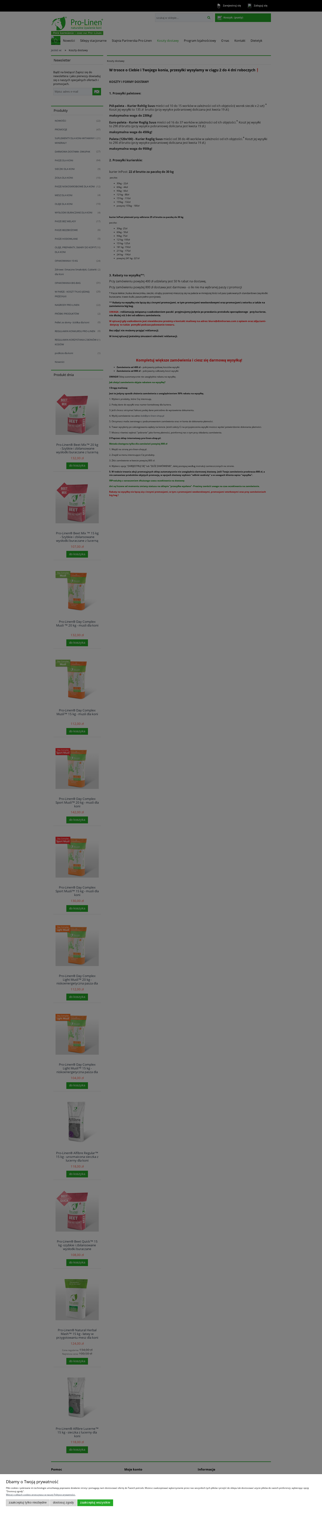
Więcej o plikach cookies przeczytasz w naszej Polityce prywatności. (40, 1494)
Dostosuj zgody (63, 1502)
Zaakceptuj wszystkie (95, 1502)
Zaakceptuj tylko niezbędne (28, 1502)
